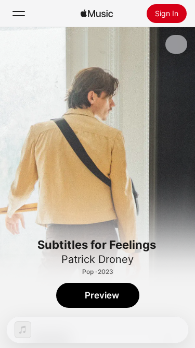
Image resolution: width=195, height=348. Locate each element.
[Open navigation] (18, 13)
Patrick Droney (97, 259)
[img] (97, 13)
